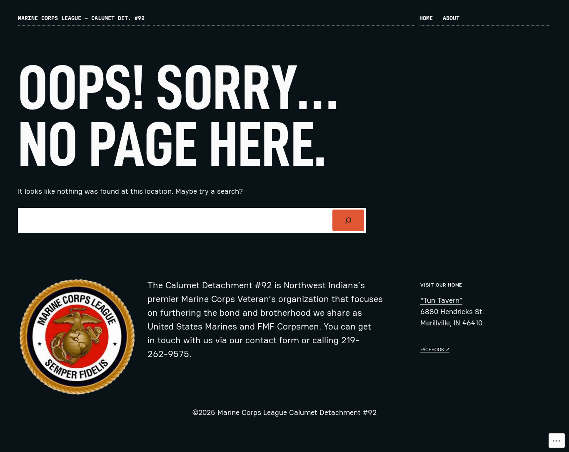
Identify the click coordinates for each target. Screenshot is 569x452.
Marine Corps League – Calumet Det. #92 (81, 18)
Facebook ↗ (434, 349)
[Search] (348, 220)
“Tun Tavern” (441, 300)
